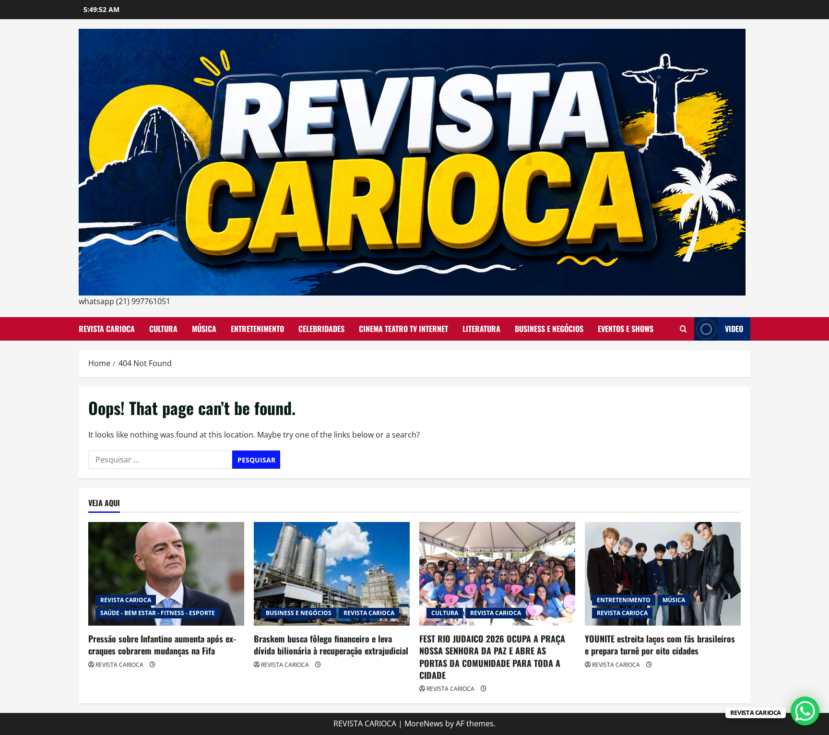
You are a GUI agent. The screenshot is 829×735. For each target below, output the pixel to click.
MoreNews (423, 723)
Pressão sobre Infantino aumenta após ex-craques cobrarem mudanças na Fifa (162, 644)
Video (734, 328)
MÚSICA (204, 328)
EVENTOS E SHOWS (625, 328)
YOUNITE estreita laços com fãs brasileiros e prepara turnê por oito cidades (660, 644)
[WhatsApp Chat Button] (805, 711)
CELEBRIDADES (321, 328)
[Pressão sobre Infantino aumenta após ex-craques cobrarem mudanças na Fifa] (166, 574)
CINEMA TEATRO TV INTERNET (403, 328)
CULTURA (163, 328)
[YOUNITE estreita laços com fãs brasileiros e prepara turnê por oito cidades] (663, 574)
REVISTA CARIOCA (107, 328)
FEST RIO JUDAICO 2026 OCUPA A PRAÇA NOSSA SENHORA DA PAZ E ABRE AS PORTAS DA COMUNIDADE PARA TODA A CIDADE (492, 656)
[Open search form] (683, 329)
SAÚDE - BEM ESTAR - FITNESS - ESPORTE (157, 613)
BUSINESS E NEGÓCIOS (549, 328)
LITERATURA (481, 328)
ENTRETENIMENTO (257, 328)
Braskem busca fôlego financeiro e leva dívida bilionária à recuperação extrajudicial (331, 644)
